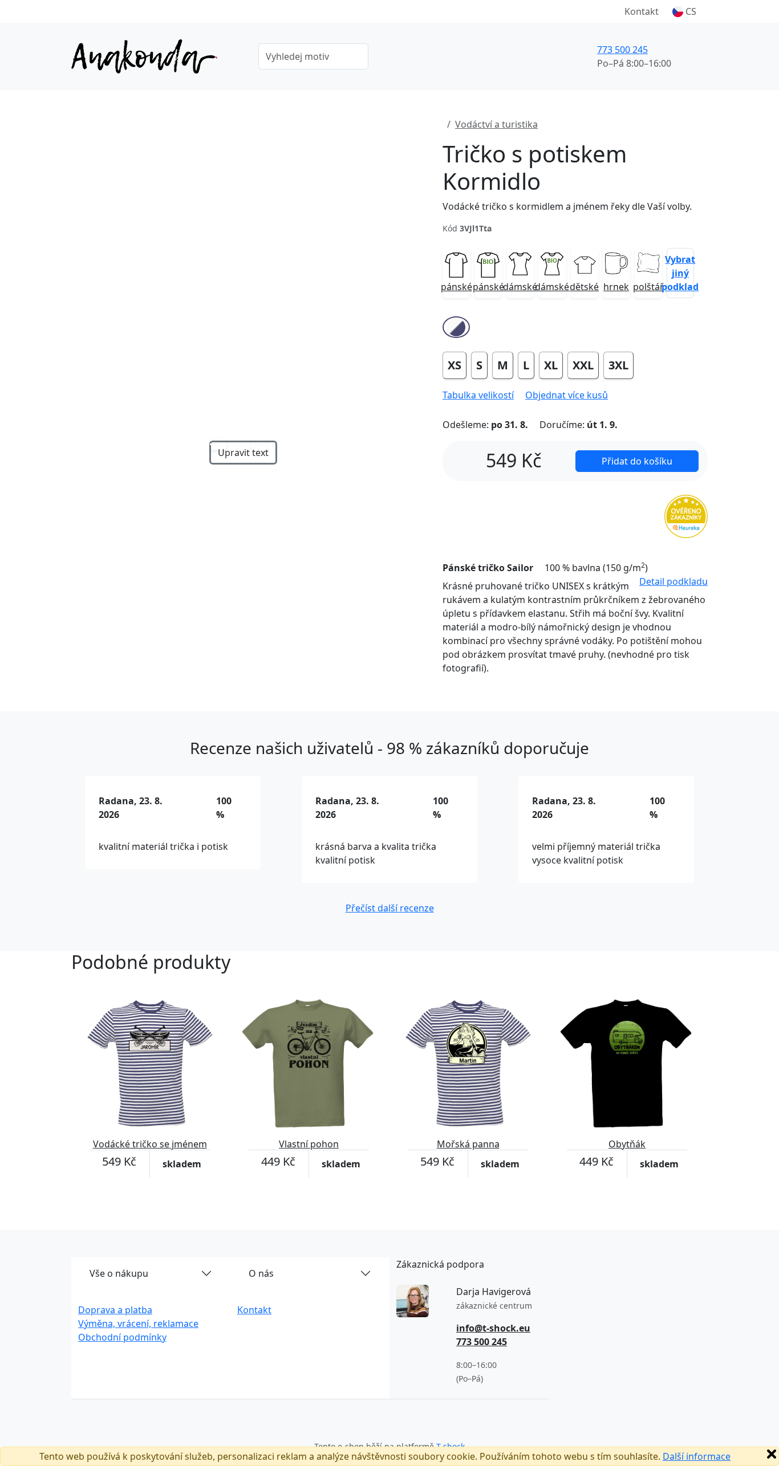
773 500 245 (622, 49)
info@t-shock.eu (493, 1328)
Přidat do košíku (637, 461)
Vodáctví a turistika (496, 124)
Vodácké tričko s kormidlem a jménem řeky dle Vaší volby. (567, 206)
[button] (684, 11)
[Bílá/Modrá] (456, 327)
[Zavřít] (771, 1454)
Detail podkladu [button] (673, 581)
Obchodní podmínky (122, 1337)
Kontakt (641, 11)
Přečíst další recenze (390, 908)
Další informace (697, 1456)
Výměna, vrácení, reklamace (138, 1323)
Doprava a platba (115, 1310)
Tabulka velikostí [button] (478, 395)
